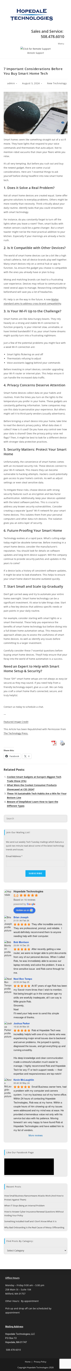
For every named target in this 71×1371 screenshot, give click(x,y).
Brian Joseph (21, 917)
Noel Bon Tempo (23, 978)
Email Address (14, 856)
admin (11, 83)
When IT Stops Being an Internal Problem (24, 1205)
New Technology (57, 83)
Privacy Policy (40, 1361)
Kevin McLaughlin (24, 1079)
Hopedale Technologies (28, 891)
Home (28, 1361)
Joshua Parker (22, 1023)
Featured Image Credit (16, 721)
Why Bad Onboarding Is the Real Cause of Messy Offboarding (34, 1227)
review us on (22, 910)
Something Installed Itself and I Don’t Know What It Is (30, 1221)
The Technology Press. (16, 733)
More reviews (36, 1135)
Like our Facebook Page (20, 1152)
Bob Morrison (21, 942)
